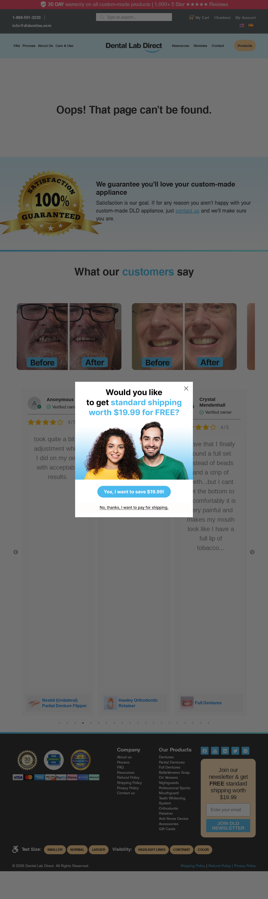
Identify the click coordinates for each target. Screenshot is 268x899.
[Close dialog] (186, 388)
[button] (134, 442)
